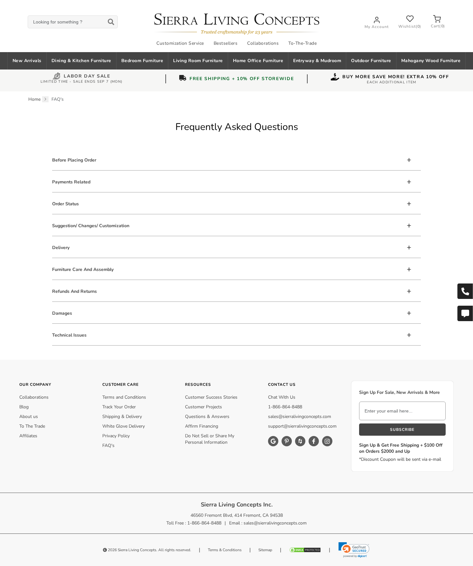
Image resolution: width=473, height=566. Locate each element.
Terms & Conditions (225, 549)
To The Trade (32, 426)
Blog (24, 407)
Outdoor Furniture (371, 61)
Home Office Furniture (258, 61)
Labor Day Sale (87, 76)
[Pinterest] (287, 441)
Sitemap (265, 549)
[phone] (465, 291)
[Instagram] (327, 441)
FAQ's (108, 445)
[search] (72, 22)
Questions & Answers (207, 416)
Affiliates (28, 436)
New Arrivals (27, 61)
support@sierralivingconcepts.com (302, 426)
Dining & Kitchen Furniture (81, 61)
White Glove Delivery (123, 426)
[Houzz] (300, 441)
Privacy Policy (116, 436)
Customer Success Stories (211, 397)
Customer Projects (203, 407)
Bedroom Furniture (142, 61)
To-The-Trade (302, 43)
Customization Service (180, 43)
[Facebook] (314, 441)
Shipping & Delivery (122, 416)
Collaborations (263, 43)
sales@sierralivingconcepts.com (299, 416)
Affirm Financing (201, 426)
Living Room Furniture (198, 61)
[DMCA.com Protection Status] (305, 550)
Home (34, 99)
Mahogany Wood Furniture (431, 61)
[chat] (465, 313)
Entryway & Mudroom (317, 61)
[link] (354, 550)
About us (28, 416)
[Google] (273, 441)
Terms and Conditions (124, 397)
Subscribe (402, 429)
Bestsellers (226, 43)
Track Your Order (119, 407)
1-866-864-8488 (285, 407)
